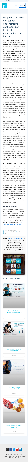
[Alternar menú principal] (16, 5)
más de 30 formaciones (15, 238)
